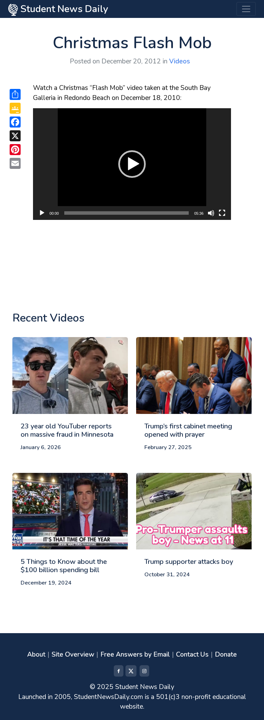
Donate (226, 654)
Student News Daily (63, 9)
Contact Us (192, 654)
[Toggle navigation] (246, 9)
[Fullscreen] (222, 213)
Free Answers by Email (135, 654)
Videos (179, 61)
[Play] (41, 213)
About (36, 654)
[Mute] (211, 213)
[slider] (126, 213)
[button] (132, 164)
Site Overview (73, 654)
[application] (132, 164)
